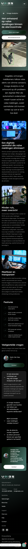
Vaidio (3, 506)
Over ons (4, 514)
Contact (4, 521)
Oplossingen (5, 499)
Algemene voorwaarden (8, 539)
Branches (4, 502)
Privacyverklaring (6, 536)
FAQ (3, 518)
